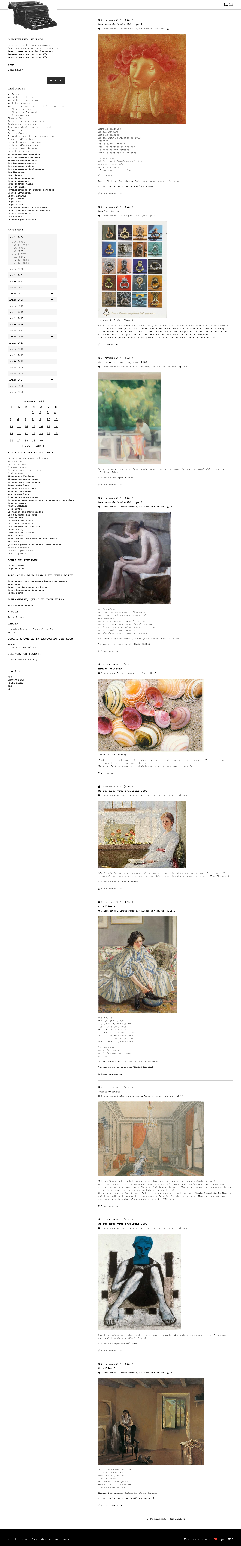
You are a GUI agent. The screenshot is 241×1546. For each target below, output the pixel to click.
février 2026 (20, 260)
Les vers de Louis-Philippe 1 (120, 502)
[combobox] (27, 80)
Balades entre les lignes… (25, 469)
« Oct (25, 445)
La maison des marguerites (25, 511)
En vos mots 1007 (37, 53)
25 (56, 433)
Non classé (15, 174)
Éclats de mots (17, 463)
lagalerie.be (16, 568)
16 (41, 426)
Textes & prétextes (20, 550)
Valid (15, 682)
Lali (228, 4)
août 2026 (18, 242)
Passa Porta (15, 592)
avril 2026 (19, 254)
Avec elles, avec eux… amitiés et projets (36, 106)
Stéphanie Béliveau (125, 1343)
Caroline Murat (109, 1091)
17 (48, 426)
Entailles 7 (107, 1368)
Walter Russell (143, 1066)
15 (33, 426)
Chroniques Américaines (23, 478)
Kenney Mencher (17, 505)
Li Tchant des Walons (22, 647)
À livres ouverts (19, 115)
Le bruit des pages (20, 520)
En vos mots (15, 129)
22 (33, 433)
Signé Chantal (17, 198)
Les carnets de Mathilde (24, 526)
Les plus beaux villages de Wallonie (32, 629)
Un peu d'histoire (20, 213)
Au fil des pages (19, 103)
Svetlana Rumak (143, 186)
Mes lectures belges (21, 165)
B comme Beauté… (18, 466)
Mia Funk (13, 541)
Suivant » (177, 1519)
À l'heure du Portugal (22, 112)
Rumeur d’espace (18, 547)
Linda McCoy (15, 529)
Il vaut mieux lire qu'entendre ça (31, 135)
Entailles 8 (107, 906)
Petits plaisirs (18, 180)
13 (19, 426)
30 (41, 440)
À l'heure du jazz (20, 109)
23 (41, 433)
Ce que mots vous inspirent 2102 (122, 1223)
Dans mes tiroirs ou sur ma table (30, 126)
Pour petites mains (20, 183)
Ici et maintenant (20, 493)
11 (56, 419)
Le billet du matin (20, 150)
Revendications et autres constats (31, 189)
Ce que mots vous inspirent (26, 121)
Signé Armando (17, 195)
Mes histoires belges (22, 162)
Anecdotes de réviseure (23, 100)
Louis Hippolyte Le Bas (211, 1192)
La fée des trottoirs (36, 44)
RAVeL (11, 632)
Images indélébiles (20, 138)
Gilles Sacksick (144, 1498)
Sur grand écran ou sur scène (27, 207)
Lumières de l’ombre (21, 532)
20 (19, 433)
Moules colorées (110, 668)
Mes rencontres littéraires (26, 168)
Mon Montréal (16, 171)
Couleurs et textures (22, 124)
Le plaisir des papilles (24, 153)
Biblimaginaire (17, 472)
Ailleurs (13, 94)
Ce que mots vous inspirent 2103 (122, 790)
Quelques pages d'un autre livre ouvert (34, 544)
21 (26, 433)
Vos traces (15, 216)
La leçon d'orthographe (23, 144)
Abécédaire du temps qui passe (28, 457)
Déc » (39, 445)
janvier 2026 (20, 263)
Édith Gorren (16, 565)
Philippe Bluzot (122, 477)
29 (33, 440)
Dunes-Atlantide (18, 484)
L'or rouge (15, 508)
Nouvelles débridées (21, 177)
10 (48, 419)
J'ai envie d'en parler (23, 496)
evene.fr (13, 644)
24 (48, 433)
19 (11, 433)
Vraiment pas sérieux (22, 219)
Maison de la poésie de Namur (27, 586)
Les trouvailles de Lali (24, 156)
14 (26, 426)
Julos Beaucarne (18, 617)
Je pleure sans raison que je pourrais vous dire (41, 499)
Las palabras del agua (22, 514)
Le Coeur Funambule (20, 523)
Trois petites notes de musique (29, 210)
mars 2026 (18, 257)
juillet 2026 (20, 245)
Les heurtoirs (108, 211)
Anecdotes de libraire (22, 97)
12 (11, 426)
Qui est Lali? (17, 186)
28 (26, 440)
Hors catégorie (17, 132)
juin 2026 (18, 248)
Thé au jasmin (17, 553)
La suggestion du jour (22, 147)
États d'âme (15, 118)
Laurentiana (15, 517)
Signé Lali (15, 201)
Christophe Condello (21, 475)
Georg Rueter (141, 643)
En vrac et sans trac (22, 487)
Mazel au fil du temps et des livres (32, 538)
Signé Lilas (15, 204)
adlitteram (15, 460)
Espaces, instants (20, 490)
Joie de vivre (17, 502)
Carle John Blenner (125, 881)
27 (19, 440)
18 (56, 426)
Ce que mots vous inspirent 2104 (122, 362)
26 (11, 440)
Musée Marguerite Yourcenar (26, 589)
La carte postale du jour (24, 141)
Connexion (15, 69)
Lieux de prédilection (22, 159)
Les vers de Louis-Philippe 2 (120, 24)
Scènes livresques (20, 192)
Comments (16, 679)
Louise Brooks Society (22, 659)
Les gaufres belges (20, 604)
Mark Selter (15, 535)
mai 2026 (17, 251)
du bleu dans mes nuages (24, 481)
